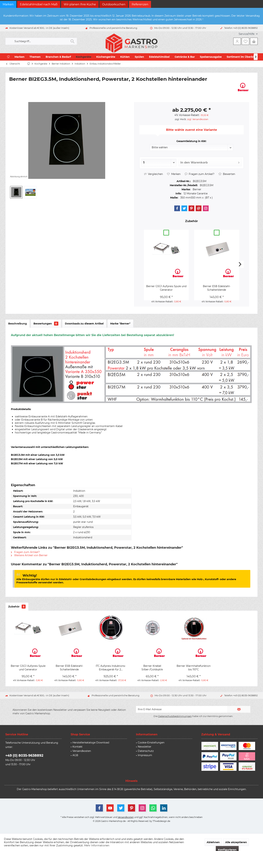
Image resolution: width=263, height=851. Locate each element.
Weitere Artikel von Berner (30, 555)
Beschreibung (17, 323)
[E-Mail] (198, 208)
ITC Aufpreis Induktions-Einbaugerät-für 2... (111, 667)
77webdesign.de (161, 821)
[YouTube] (110, 808)
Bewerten (228, 174)
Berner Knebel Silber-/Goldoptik (152, 667)
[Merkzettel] (245, 41)
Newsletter (144, 746)
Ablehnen (213, 842)
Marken (8, 4)
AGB (75, 755)
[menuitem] (247, 34)
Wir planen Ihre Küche (80, 4)
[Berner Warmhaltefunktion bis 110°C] (193, 627)
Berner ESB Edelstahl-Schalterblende (216, 288)
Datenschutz (146, 751)
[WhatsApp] (153, 808)
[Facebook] (177, 208)
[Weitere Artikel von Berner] (243, 87)
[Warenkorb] (254, 41)
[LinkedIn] (163, 808)
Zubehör (16, 606)
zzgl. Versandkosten (197, 119)
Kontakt (77, 746)
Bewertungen (45, 323)
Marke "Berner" (120, 323)
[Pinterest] (191, 208)
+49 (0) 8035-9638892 (24, 755)
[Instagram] (206, 208)
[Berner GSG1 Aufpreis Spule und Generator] (166, 247)
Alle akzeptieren (236, 842)
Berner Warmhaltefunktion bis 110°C (194, 667)
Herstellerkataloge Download (90, 742)
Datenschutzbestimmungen (175, 716)
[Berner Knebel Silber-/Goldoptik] (152, 627)
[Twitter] (184, 208)
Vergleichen (155, 174)
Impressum (145, 755)
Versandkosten (81, 751)
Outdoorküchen (113, 4)
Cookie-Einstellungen (151, 742)
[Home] (8, 57)
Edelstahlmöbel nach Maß (38, 4)
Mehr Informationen (96, 845)
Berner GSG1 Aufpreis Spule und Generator (166, 288)
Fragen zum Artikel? (201, 174)
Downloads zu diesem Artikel (84, 323)
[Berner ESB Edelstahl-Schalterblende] (216, 247)
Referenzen (140, 4)
